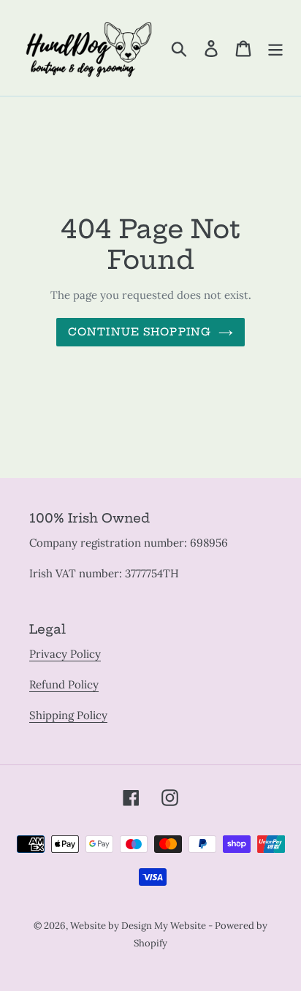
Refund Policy (64, 684)
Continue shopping (139, 331)
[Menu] (275, 48)
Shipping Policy (68, 715)
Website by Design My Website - (142, 925)
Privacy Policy (65, 654)
